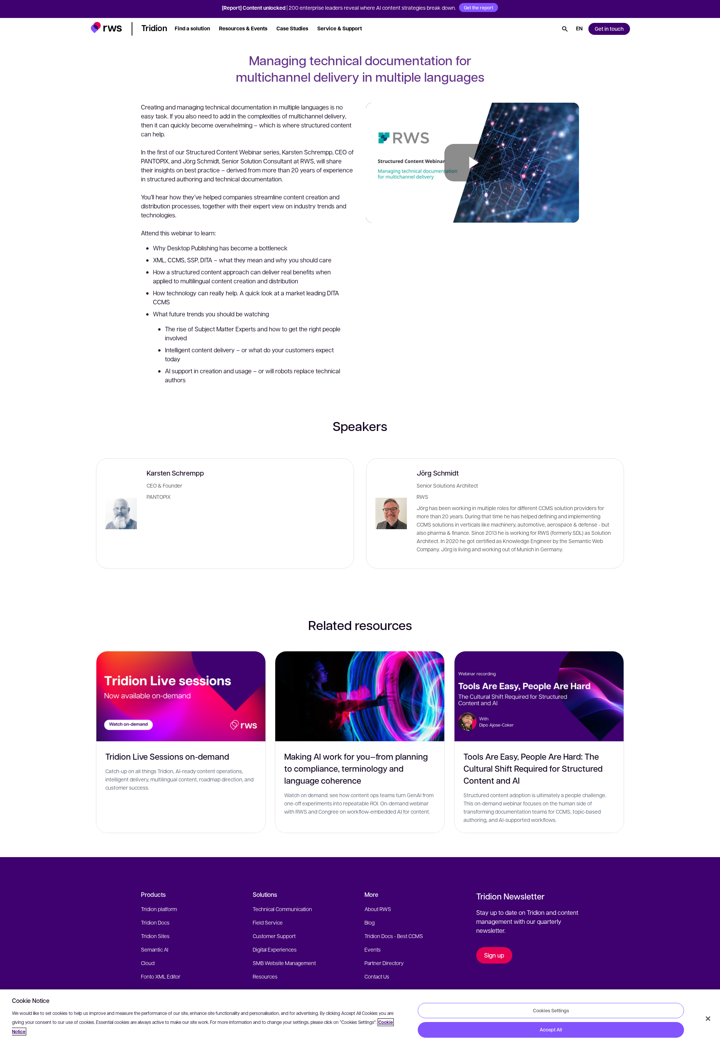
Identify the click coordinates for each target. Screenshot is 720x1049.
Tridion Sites (155, 935)
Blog (369, 922)
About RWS (377, 908)
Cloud (147, 962)
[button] (106, 27)
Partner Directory (384, 962)
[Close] (708, 1018)
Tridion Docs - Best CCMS (393, 935)
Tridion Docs (155, 922)
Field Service (268, 922)
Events (372, 949)
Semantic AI (154, 949)
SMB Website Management (284, 962)
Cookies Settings (551, 1010)
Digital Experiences (275, 949)
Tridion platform (159, 908)
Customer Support (274, 935)
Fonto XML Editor (160, 976)
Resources (265, 976)
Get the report (478, 7)
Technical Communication (282, 908)
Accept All (551, 1029)
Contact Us (376, 976)
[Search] (564, 29)
